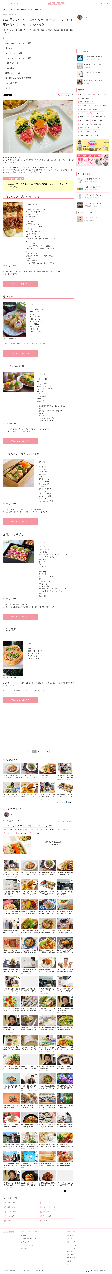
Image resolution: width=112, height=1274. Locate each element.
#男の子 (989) (97, 124)
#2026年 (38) (98, 120)
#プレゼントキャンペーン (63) (89, 128)
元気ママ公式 (88, 83)
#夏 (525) (83, 109)
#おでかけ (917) (32, 829)
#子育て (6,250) (85, 94)
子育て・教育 (47, 1216)
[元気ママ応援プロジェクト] (56, 4)
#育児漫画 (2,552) (85, 105)
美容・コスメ (11, 1207)
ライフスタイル (12, 1202)
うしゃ (86, 75)
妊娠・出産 (10, 1216)
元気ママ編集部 (89, 220)
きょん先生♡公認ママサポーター (94, 59)
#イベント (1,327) (49, 829)
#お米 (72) (35, 833)
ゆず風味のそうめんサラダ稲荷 (18, 78)
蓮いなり (9, 48)
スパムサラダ (11, 83)
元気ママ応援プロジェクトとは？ (31, 1239)
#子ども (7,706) (100, 94)
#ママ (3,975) (101, 105)
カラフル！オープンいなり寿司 (18, 58)
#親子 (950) (84, 113)
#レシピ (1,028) (47, 826)
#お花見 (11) (64, 829)
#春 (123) (9, 833)
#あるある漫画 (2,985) (87, 102)
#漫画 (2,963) (84, 98)
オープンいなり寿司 (13, 53)
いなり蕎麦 (10, 68)
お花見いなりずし (12, 63)
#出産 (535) (84, 124)
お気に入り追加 (64, 95)
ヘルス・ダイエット (49, 1207)
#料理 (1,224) (32, 826)
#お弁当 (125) (22, 833)
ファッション (47, 1202)
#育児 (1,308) (84, 120)
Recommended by (59, 802)
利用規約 (24, 1248)
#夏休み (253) (96, 109)
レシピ (45, 1221)
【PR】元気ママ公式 (90, 182)
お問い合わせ (25, 1242)
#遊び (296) (84, 135)
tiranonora (87, 67)
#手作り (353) (100, 117)
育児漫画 (10, 1221)
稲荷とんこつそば (12, 73)
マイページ (104, 4)
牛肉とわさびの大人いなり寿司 (18, 43)
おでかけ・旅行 (12, 1211)
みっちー (13, 814)
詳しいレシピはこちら (20, 283)
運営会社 (24, 1235)
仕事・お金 (46, 1211)
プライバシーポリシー (28, 1245)
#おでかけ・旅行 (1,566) (14, 829)
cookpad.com (11, 266)
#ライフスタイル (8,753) (14, 826)
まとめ (8, 88)
